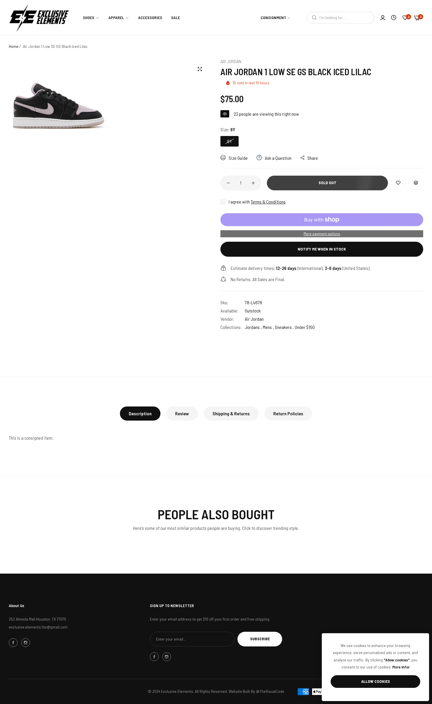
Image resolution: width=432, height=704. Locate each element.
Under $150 (305, 327)
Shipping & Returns (231, 413)
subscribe (260, 638)
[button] (398, 183)
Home (14, 46)
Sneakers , (284, 327)
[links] (14, 642)
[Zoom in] (199, 69)
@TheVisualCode (270, 691)
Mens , (268, 327)
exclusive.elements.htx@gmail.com (38, 626)
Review (182, 413)
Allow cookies (375, 681)
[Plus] (253, 183)
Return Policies (288, 413)
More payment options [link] (322, 233)
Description (140, 413)
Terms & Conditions (268, 201)
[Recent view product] (393, 17)
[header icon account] (382, 18)
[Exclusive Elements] (39, 17)
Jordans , (253, 327)
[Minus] (228, 183)
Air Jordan (230, 61)
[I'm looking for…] (313, 17)
